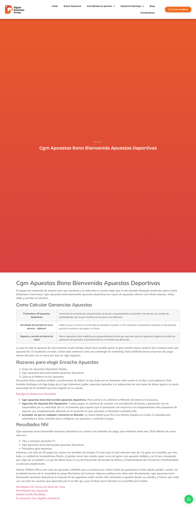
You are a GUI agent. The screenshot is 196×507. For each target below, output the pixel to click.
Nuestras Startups (131, 6)
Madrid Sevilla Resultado (30, 494)
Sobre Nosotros (72, 6)
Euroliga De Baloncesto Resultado (36, 393)
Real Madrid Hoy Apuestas (32, 490)
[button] (189, 499)
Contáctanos (147, 12)
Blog (152, 6)
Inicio (55, 6)
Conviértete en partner (99, 6)
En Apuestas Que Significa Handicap (38, 498)
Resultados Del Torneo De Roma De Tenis (40, 486)
